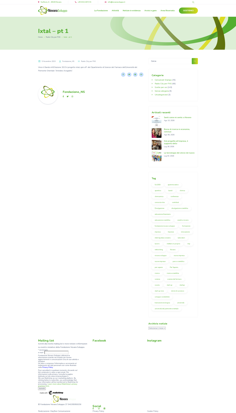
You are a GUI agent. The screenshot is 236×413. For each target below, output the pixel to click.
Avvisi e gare (150, 10)
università (180, 303)
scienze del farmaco (174, 279)
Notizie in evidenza (131, 10)
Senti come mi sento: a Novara (177, 117)
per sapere (159, 267)
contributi (175, 202)
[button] (188, 11)
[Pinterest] (135, 74)
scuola (157, 285)
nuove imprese (160, 261)
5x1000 (158, 185)
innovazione (185, 232)
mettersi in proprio (173, 244)
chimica (182, 191)
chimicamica (159, 196)
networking (159, 250)
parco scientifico (178, 261)
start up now (159, 291)
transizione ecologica (162, 303)
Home (40, 37)
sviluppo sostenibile (162, 297)
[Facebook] (123, 74)
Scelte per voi (161, 87)
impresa (158, 232)
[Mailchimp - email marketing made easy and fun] (51, 393)
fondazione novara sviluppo (165, 226)
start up (169, 285)
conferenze (174, 196)
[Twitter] (129, 74)
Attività (115, 10)
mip (188, 244)
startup (182, 285)
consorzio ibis (160, 202)
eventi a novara (182, 220)
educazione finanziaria (162, 214)
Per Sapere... (174, 267)
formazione (186, 226)
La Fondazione (101, 10)
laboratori (181, 238)
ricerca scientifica (173, 273)
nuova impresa (179, 255)
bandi (170, 191)
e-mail (41, 352)
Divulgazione (159, 208)
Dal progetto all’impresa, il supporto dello (176, 142)
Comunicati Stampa (163, 80)
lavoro (157, 244)
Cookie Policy (152, 411)
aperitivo (158, 191)
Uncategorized (161, 94)
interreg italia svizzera (162, 238)
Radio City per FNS (53, 37)
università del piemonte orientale (166, 309)
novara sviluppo (161, 255)
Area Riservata (168, 10)
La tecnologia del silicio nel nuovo (179, 153)
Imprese (171, 232)
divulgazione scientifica (179, 208)
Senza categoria (162, 91)
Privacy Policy (47, 367)
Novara (172, 250)
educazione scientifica (162, 220)
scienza (157, 279)
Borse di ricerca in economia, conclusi (177, 130)
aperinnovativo (173, 185)
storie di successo (177, 291)
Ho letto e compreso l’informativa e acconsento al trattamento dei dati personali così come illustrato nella (57, 365)
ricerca (157, 273)
